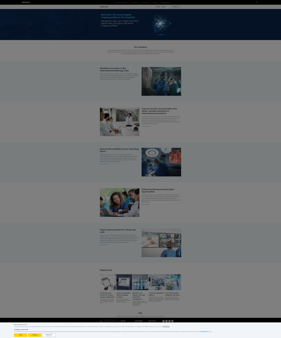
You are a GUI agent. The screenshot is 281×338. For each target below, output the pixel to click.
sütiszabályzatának (204, 331)
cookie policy (166, 326)
